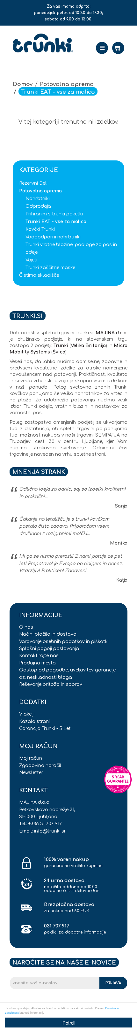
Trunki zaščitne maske (50, 267)
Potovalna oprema (67, 84)
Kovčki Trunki (40, 229)
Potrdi (68, 1022)
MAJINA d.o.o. (111, 332)
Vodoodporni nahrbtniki (53, 237)
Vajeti (31, 260)
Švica (59, 352)
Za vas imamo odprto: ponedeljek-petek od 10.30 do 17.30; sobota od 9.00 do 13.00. (68, 12)
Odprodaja (38, 206)
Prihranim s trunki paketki (54, 214)
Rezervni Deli (33, 183)
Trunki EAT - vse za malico (58, 92)
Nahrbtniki (37, 198)
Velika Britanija (88, 345)
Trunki (61, 345)
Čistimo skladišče (39, 275)
